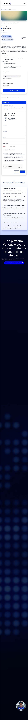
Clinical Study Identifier (7, 78)
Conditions (5, 74)
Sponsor (4, 82)
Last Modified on (6, 85)
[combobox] (5, 146)
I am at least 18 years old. (9, 149)
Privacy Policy (10, 161)
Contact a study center (14, 90)
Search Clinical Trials (5, 9)
